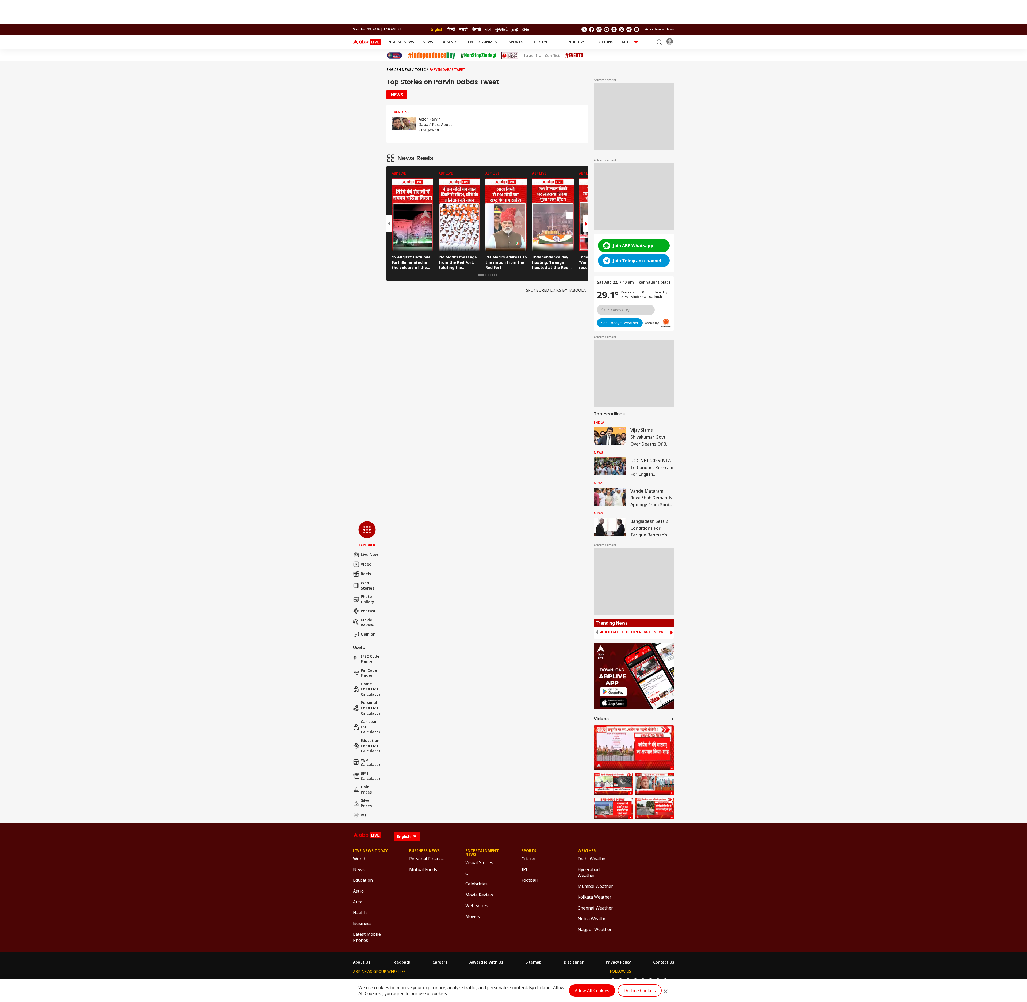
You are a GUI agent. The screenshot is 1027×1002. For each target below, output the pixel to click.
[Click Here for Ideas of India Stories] (509, 55)
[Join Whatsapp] (636, 29)
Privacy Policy (618, 962)
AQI (364, 814)
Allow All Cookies (592, 990)
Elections (603, 41)
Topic (420, 69)
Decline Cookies (640, 990)
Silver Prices (366, 803)
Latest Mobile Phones (367, 937)
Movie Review (367, 622)
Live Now (369, 554)
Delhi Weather (592, 859)
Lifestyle (541, 41)
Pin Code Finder (369, 673)
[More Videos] (669, 719)
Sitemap (534, 962)
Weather (587, 851)
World (359, 859)
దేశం (525, 29)
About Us (361, 962)
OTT (469, 873)
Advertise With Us (486, 962)
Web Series (476, 905)
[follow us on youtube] (606, 29)
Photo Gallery (367, 599)
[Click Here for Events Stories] (574, 55)
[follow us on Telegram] (629, 29)
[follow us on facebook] (591, 29)
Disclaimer (574, 962)
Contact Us (663, 962)
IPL (525, 869)
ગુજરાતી (501, 29)
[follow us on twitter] (584, 29)
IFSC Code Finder (370, 659)
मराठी (463, 29)
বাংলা (488, 29)
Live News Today (370, 851)
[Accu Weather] (666, 323)
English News (400, 41)
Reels (366, 573)
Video (366, 564)
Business (450, 41)
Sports (516, 41)
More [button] (627, 41)
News (428, 41)
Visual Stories (479, 862)
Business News (424, 851)
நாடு (515, 29)
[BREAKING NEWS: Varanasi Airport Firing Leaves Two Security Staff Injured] (613, 808)
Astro (358, 891)
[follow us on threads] (599, 29)
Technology (571, 41)
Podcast (368, 610)
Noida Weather (593, 919)
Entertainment (484, 41)
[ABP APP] (613, 691)
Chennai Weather (595, 908)
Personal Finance (426, 859)
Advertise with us (659, 29)
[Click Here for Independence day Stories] (431, 55)
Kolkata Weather (594, 897)
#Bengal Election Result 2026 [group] (631, 632)
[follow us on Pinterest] (621, 29)
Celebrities (476, 884)
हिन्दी (451, 29)
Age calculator (370, 762)
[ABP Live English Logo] (367, 42)
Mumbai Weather (595, 886)
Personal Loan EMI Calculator (370, 707)
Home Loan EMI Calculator (370, 689)
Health (360, 913)
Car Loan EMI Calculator (370, 726)
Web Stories (367, 585)
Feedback (401, 962)
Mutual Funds (423, 869)
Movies (472, 916)
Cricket (529, 859)
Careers (439, 962)
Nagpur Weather (595, 929)
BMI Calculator (370, 776)
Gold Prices (366, 789)
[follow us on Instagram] (614, 29)
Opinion (368, 634)
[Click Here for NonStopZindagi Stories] (478, 55)
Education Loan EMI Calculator (370, 745)
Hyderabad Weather (589, 872)
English (436, 29)
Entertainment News (482, 852)
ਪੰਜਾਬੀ (476, 29)
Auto (357, 902)
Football (530, 880)
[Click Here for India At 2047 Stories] (394, 55)
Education (363, 880)
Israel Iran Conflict (542, 55)
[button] (367, 534)
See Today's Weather (619, 322)
